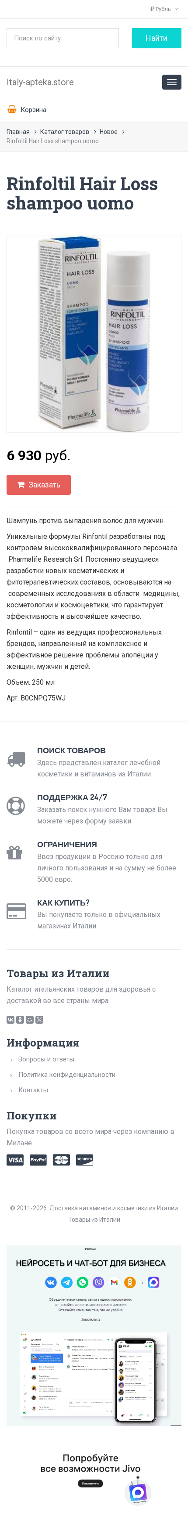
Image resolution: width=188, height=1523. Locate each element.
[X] (39, 1020)
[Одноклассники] (20, 1020)
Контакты (33, 1090)
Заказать (43, 484)
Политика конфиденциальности (66, 1075)
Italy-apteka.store (40, 82)
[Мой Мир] (30, 1020)
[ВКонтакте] (10, 1020)
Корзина (32, 110)
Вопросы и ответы (46, 1059)
